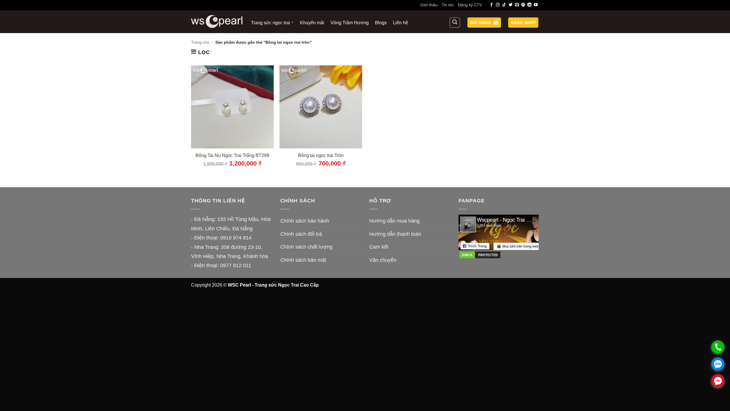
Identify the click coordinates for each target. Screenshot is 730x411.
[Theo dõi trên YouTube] (536, 5)
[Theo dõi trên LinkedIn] (530, 5)
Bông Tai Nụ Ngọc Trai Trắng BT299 (232, 155)
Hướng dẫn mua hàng (394, 221)
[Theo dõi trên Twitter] (511, 5)
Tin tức (448, 5)
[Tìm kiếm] (455, 22)
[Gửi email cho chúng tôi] (517, 5)
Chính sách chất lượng (306, 247)
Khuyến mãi (312, 22)
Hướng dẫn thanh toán (395, 234)
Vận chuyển (382, 260)
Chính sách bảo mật (303, 260)
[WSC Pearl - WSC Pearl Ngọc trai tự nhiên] (216, 21)
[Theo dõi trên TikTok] (504, 5)
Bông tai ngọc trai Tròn (321, 155)
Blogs (381, 22)
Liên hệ (400, 22)
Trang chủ (200, 42)
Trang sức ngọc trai (270, 22)
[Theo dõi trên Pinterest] (523, 5)
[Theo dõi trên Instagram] (498, 5)
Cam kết (378, 247)
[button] (484, 22)
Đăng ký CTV (470, 5)
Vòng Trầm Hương (349, 22)
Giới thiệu (429, 5)
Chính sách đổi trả (301, 234)
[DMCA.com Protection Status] (480, 254)
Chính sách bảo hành (304, 221)
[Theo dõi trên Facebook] (492, 5)
